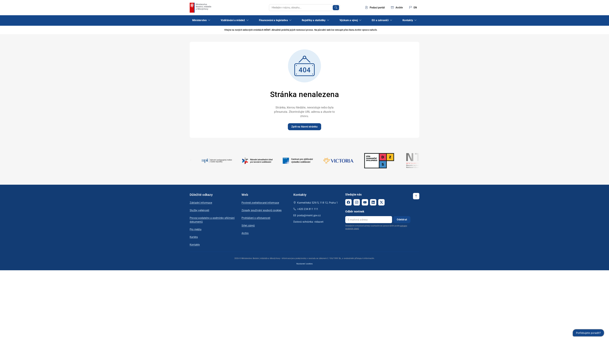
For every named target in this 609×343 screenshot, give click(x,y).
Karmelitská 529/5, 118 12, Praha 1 (317, 202)
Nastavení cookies (304, 264)
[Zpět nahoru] (416, 196)
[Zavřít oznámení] (417, 30)
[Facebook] (348, 202)
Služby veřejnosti (199, 210)
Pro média (195, 229)
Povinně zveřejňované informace (260, 202)
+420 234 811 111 (307, 209)
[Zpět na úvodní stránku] (201, 8)
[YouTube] (365, 202)
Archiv (245, 233)
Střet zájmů (248, 225)
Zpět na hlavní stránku (304, 126)
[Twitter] (381, 202)
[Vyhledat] (336, 7)
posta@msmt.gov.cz (309, 215)
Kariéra (194, 237)
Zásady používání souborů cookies (262, 210)
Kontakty (195, 244)
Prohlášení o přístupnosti (256, 217)
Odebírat (402, 219)
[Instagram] (357, 202)
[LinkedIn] (373, 202)
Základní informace (201, 202)
